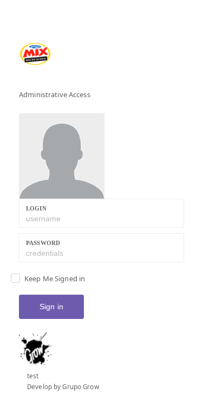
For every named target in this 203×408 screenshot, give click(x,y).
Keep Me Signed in (54, 278)
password (43, 243)
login (36, 208)
